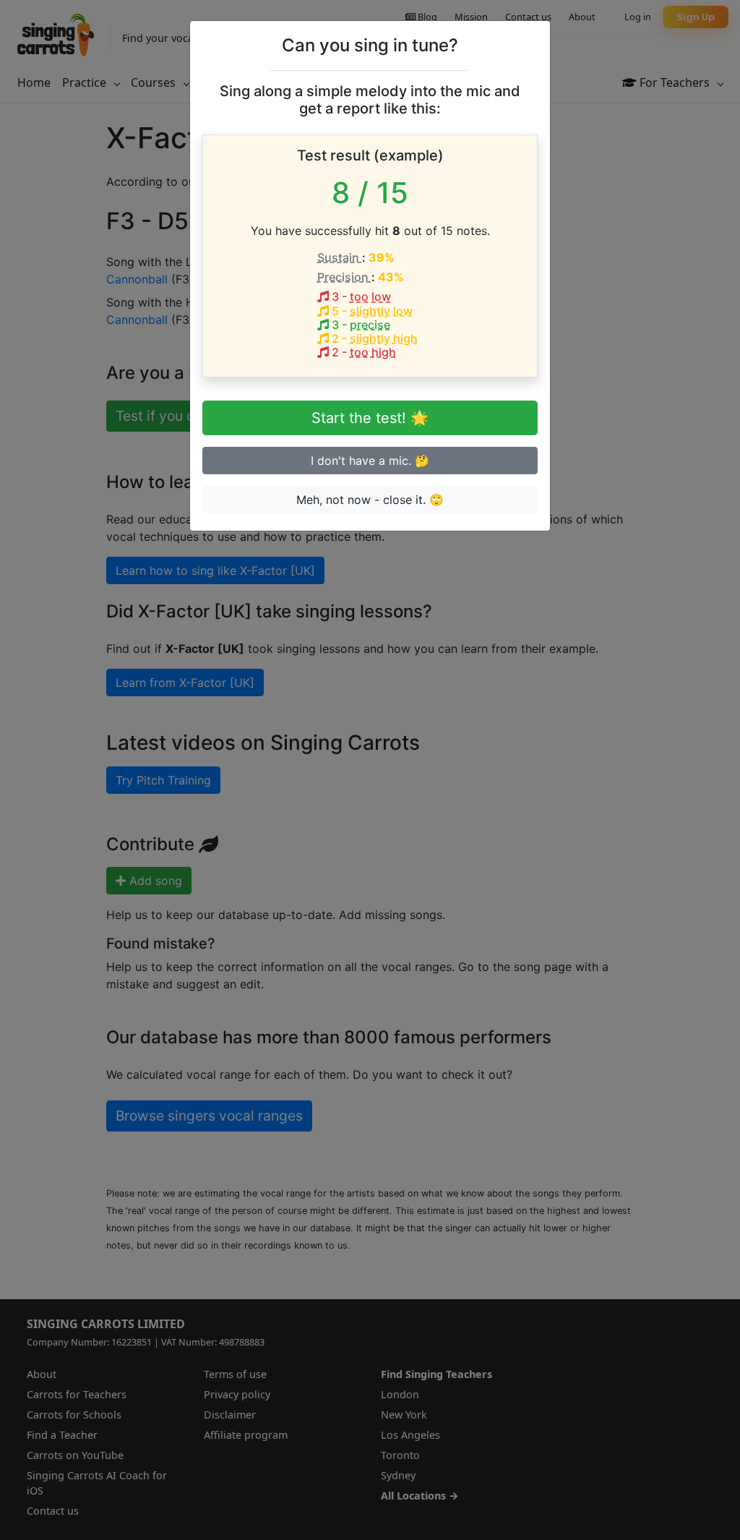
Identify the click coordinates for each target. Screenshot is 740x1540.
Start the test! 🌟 (370, 418)
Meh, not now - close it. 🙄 (370, 499)
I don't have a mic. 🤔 (370, 460)
